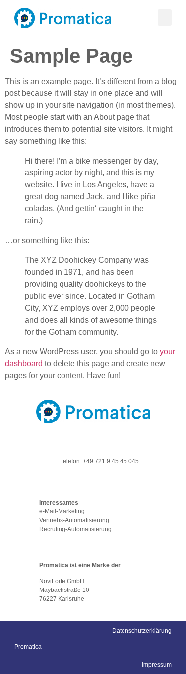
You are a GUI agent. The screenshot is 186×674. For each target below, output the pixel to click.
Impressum (157, 664)
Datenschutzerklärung (142, 630)
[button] (165, 17)
